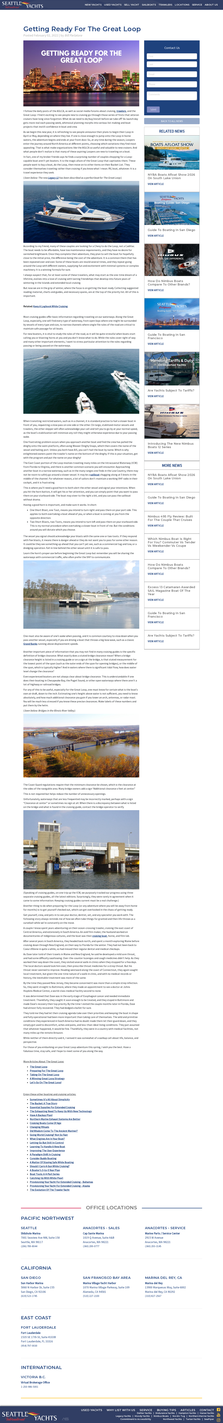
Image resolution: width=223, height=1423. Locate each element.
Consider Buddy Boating (43, 1158)
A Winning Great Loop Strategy (47, 1078)
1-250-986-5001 (29, 1386)
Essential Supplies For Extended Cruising (52, 1107)
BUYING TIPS (166, 1410)
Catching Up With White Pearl (46, 1178)
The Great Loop (38, 1066)
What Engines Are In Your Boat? (47, 1138)
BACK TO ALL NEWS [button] (172, 121)
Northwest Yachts (172, 1419)
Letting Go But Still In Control (47, 1142)
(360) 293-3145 (153, 1246)
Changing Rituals (39, 1127)
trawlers (121, 111)
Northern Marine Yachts (201, 1416)
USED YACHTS (91, 1410)
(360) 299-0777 (91, 1246)
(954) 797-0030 (29, 1345)
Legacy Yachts (123, 1416)
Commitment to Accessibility (135, 1419)
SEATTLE (29, 1228)
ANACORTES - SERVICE (165, 1228)
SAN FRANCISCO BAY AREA (107, 1278)
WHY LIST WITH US (121, 1410)
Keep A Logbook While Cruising (50, 306)
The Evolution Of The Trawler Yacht (50, 1189)
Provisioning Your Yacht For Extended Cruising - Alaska (60, 1185)
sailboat (95, 474)
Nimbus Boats (161, 1416)
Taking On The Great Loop (44, 1074)
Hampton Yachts (187, 1413)
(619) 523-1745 (29, 1296)
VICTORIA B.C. (33, 1377)
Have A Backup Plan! (41, 1115)
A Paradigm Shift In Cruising (45, 1154)
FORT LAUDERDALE (38, 1327)
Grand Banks (30, 643)
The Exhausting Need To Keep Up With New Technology (61, 1111)
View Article (156, 184)
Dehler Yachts (144, 1413)
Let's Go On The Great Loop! (45, 1082)
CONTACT (207, 1410)
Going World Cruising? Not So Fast (49, 1134)
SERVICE (146, 1410)
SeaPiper (209, 1419)
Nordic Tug (179, 1416)
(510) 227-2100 (91, 1296)
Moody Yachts (142, 1416)
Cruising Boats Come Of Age (45, 1123)
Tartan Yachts (193, 1419)
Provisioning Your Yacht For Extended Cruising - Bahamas (61, 1181)
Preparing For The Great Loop (46, 1070)
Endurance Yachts (165, 1413)
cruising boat (99, 935)
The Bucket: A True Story (43, 1103)
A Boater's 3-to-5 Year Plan (45, 1170)
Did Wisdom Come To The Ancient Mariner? (54, 1130)
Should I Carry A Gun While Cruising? (50, 1166)
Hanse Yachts (207, 1413)
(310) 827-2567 (153, 1296)
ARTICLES (188, 1410)
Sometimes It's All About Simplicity (50, 1099)
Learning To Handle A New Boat (47, 1146)
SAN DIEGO (31, 1278)
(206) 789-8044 (29, 1246)
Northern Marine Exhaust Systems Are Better (55, 1119)
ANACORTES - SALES (101, 1228)
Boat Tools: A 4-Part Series (45, 1174)
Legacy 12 (53, 177)
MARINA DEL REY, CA (163, 1278)
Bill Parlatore (73, 35)
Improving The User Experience (47, 1150)
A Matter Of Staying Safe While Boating (52, 1162)
